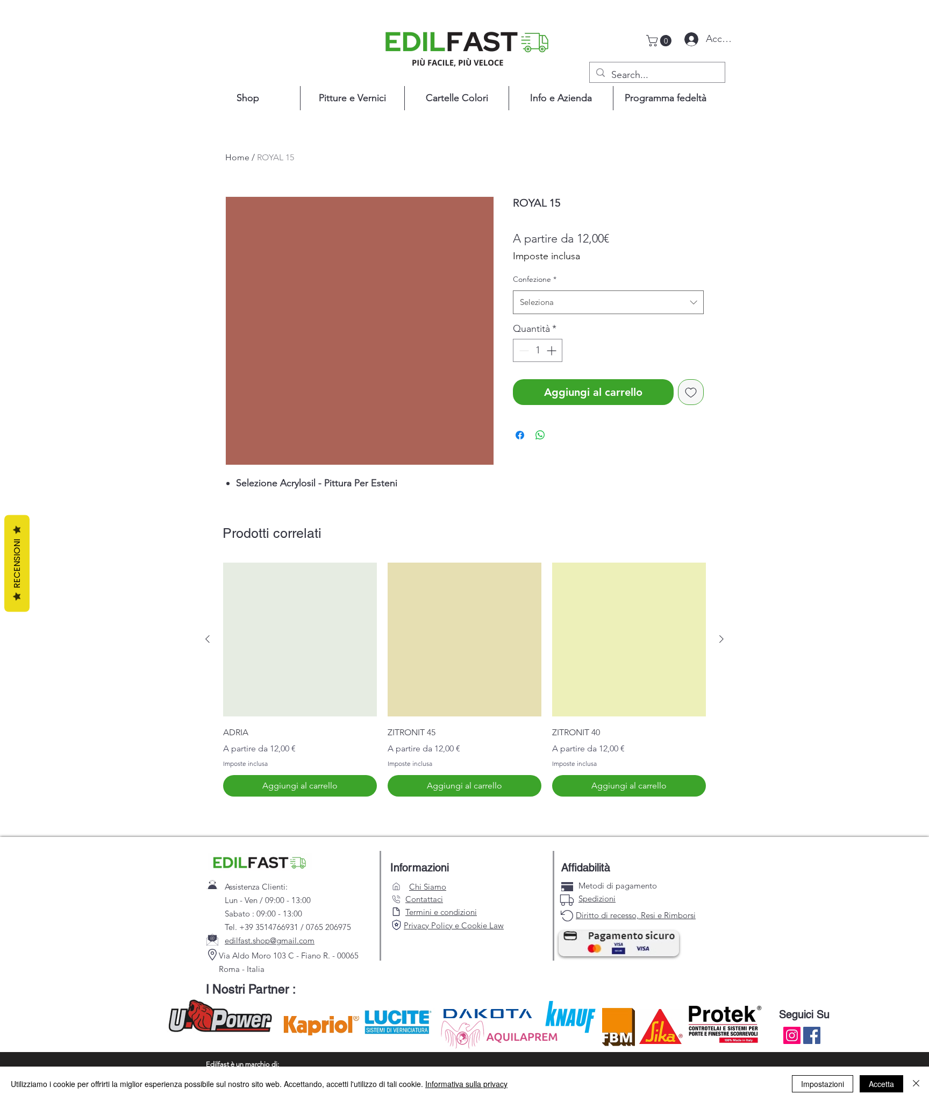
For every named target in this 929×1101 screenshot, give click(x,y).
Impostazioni (822, 1083)
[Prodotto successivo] (721, 639)
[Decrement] (522, 350)
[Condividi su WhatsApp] (540, 435)
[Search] (396, 924)
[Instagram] (792, 1035)
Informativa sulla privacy (466, 1083)
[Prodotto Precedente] (207, 639)
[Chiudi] (916, 1083)
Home (237, 157)
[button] (660, 40)
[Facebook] (811, 1035)
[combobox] (608, 302)
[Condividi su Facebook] (519, 435)
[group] (464, 679)
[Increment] (552, 350)
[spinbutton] (537, 350)
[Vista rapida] (300, 639)
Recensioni (17, 563)
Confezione (534, 279)
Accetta (881, 1083)
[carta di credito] (567, 886)
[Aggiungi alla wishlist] (691, 392)
